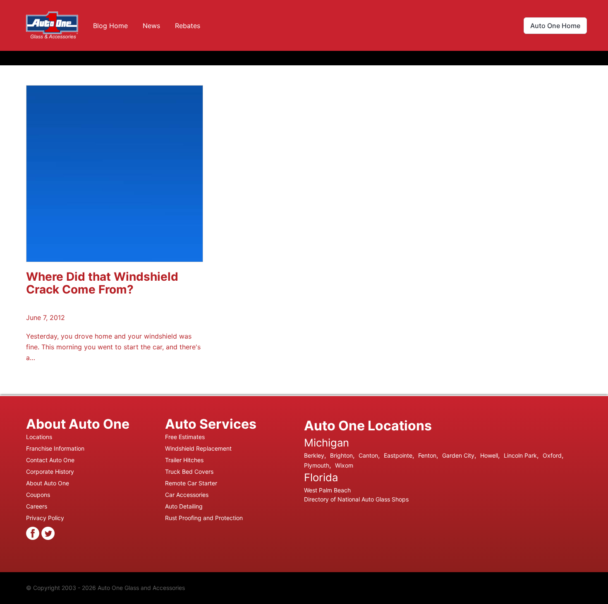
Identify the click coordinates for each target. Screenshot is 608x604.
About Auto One (47, 483)
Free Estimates (185, 436)
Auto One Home (555, 25)
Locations (39, 436)
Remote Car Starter (191, 483)
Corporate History (50, 471)
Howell (489, 455)
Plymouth (316, 465)
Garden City (458, 455)
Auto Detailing (184, 506)
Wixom (344, 465)
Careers (36, 506)
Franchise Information (55, 448)
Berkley (314, 455)
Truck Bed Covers (189, 471)
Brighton (341, 455)
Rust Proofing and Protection (204, 517)
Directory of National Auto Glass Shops (356, 499)
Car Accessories (186, 494)
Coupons (38, 494)
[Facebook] (32, 532)
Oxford (552, 455)
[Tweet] (48, 532)
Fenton (427, 455)
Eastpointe (398, 455)
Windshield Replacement (198, 448)
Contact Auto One (50, 459)
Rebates (187, 25)
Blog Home (110, 25)
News (151, 25)
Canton (368, 455)
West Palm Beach (327, 490)
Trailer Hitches (184, 459)
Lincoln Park (520, 455)
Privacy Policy (45, 517)
